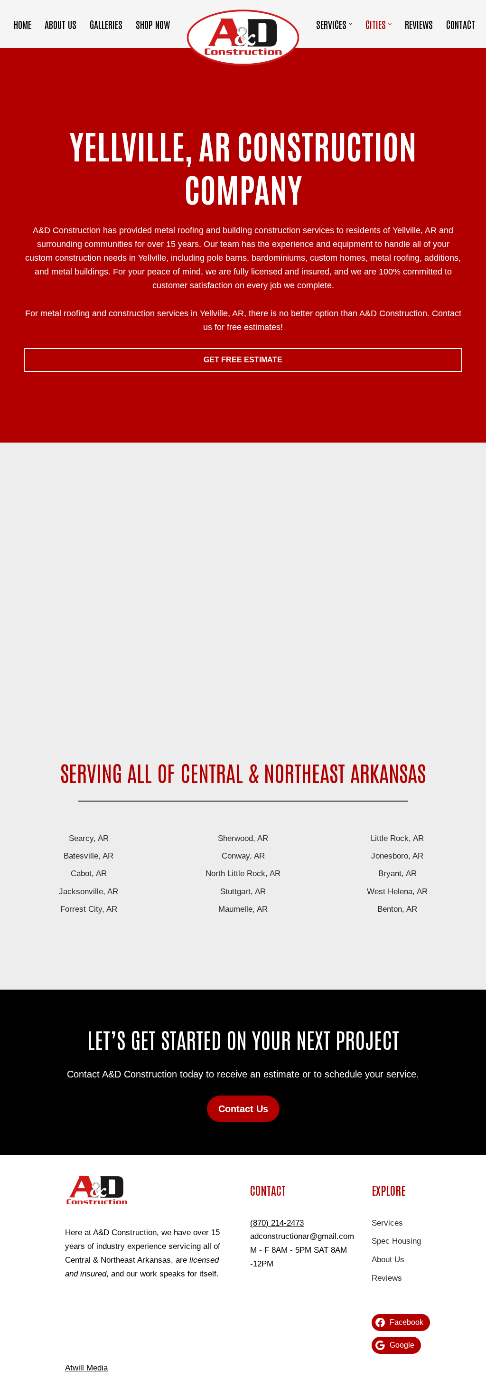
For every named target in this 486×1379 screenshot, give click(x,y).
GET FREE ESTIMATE (243, 360)
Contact (460, 24)
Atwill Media (86, 1367)
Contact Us (243, 1109)
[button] (350, 24)
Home (22, 24)
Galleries (106, 24)
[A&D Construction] (243, 37)
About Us (60, 24)
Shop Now (153, 24)
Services (387, 1223)
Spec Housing (396, 1241)
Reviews (419, 24)
